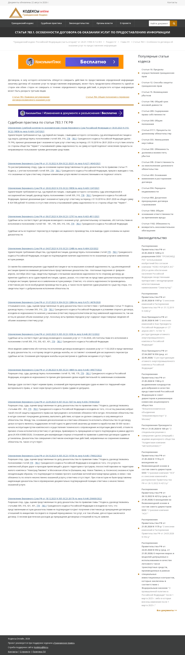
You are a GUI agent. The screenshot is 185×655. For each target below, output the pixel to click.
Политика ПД (39, 651)
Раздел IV (111, 41)
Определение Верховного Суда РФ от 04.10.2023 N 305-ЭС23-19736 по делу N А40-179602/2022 (55, 455)
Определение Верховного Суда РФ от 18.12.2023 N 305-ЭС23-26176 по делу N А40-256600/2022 (55, 498)
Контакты (172, 2)
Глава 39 (125, 41)
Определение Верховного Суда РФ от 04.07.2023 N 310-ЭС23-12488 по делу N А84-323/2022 (53, 248)
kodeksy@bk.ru (41, 647)
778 (68, 138)
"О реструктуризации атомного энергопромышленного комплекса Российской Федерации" (158, 359)
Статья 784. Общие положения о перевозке (107, 97)
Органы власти (105, 23)
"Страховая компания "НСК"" (156, 501)
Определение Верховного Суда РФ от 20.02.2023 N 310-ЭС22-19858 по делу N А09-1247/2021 (53, 188)
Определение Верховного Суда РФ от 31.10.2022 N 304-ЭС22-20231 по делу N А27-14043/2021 (54, 163)
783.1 (74, 138)
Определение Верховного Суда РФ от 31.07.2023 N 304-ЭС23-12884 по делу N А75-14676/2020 (54, 302)
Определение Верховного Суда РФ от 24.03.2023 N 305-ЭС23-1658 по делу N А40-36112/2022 (53, 334)
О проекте (125, 23)
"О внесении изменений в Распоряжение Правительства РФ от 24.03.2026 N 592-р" (158, 528)
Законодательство (79, 23)
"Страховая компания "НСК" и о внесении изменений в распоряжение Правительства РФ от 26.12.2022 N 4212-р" (158, 468)
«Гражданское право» (64, 643)
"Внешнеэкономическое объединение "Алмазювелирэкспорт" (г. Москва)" (158, 397)
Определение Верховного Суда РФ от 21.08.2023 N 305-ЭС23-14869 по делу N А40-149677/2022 (55, 369)
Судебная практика (51, 23)
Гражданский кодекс (23, 23)
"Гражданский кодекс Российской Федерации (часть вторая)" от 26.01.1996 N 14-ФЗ (57, 41)
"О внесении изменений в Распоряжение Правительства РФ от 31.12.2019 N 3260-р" (158, 302)
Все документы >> (167, 610)
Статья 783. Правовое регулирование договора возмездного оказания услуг (31, 98)
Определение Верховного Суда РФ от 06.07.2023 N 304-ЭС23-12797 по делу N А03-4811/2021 (53, 216)
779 (52, 170)
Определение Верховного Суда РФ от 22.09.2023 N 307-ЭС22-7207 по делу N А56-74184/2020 (53, 401)
